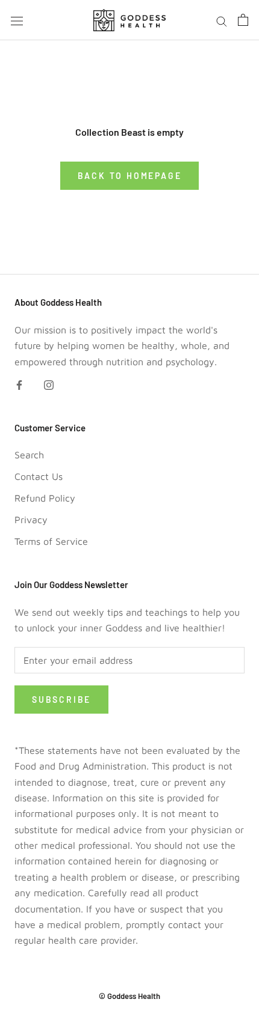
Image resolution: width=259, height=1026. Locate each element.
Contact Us (38, 476)
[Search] (221, 20)
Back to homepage (130, 176)
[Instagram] (49, 384)
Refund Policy (44, 498)
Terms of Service (51, 541)
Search (29, 454)
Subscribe (61, 699)
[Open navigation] (17, 20)
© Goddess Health (129, 996)
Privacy (31, 519)
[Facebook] (19, 384)
